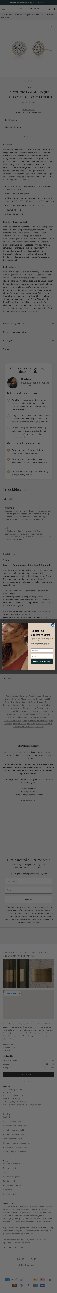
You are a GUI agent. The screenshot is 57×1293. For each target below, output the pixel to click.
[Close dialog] (53, 625)
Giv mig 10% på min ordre (42, 661)
